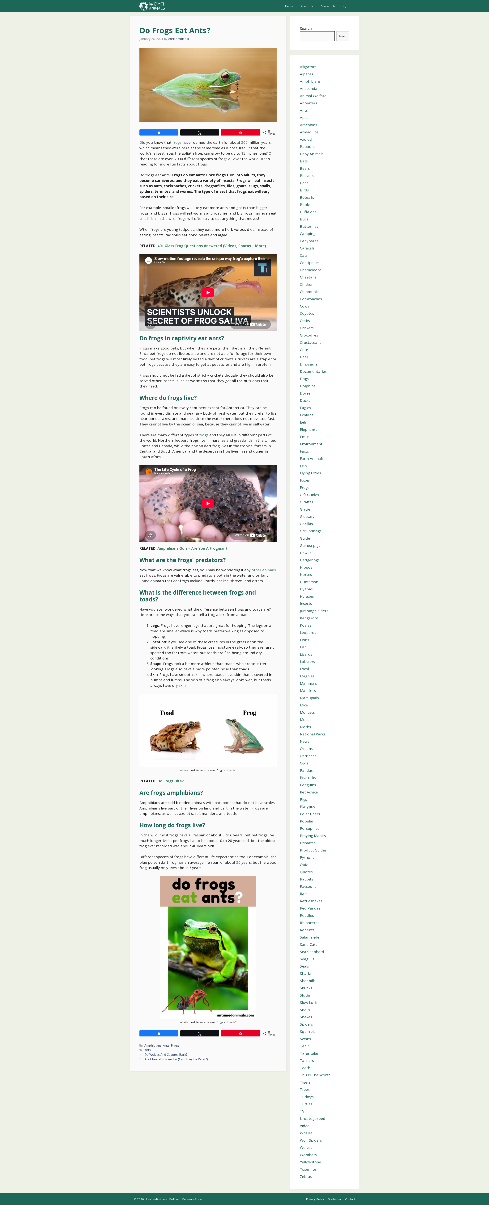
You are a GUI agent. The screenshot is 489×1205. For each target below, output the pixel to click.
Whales (306, 1133)
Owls (304, 763)
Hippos (306, 567)
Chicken (306, 284)
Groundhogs (310, 531)
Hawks (305, 552)
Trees (305, 1089)
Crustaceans (310, 342)
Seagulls (307, 958)
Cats (304, 255)
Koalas (305, 625)
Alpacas (306, 74)
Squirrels (307, 1031)
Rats (304, 893)
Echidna (307, 414)
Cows (304, 306)
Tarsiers (307, 1060)
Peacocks (308, 777)
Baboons (307, 146)
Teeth (305, 1067)
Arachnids (308, 124)
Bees (304, 182)
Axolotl (306, 139)
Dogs (304, 378)
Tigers (305, 1082)
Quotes (306, 871)
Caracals (307, 248)
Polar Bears (310, 813)
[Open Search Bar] (344, 6)
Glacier (306, 509)
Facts (304, 451)
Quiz (304, 864)
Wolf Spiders (311, 1140)
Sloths (305, 995)
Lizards (306, 654)
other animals (264, 569)
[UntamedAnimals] (152, 6)
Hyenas (306, 589)
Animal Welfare (313, 95)
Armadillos (309, 132)
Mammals (308, 683)
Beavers (307, 175)
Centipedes (310, 262)
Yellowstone (310, 1162)
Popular (307, 821)
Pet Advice (309, 792)
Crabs (305, 320)
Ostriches (308, 755)
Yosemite (308, 1169)
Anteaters (308, 103)
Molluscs (307, 712)
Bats (304, 161)
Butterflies (309, 226)
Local (304, 668)
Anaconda (308, 88)
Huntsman (309, 581)
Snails (305, 1009)
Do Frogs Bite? (170, 781)
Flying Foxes (310, 473)
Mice (304, 705)
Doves (305, 393)
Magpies (307, 676)
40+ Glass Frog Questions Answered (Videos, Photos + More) (211, 245)
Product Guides (313, 850)
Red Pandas (310, 908)
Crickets (307, 327)
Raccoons (308, 886)
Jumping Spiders (314, 610)
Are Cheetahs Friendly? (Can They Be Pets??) (176, 1059)
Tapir (304, 1046)
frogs (176, 142)
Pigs (303, 799)
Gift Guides (309, 494)
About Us (307, 6)
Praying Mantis (313, 835)
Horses (306, 574)
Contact (350, 1199)
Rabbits (306, 879)
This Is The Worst (315, 1075)
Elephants (308, 429)
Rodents (307, 929)
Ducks (305, 400)
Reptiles (307, 915)
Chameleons (310, 269)
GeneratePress (192, 1199)
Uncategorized (312, 1118)
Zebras (306, 1176)
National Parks (312, 734)
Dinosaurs (308, 364)
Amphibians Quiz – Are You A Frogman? (192, 548)
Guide (305, 538)
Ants (166, 1045)
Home (289, 6)
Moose (306, 719)
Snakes (306, 1017)
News (304, 741)
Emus (304, 436)
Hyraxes (307, 596)
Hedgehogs (310, 560)
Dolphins (307, 385)
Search (306, 28)
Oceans (306, 748)
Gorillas (306, 523)
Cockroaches (311, 298)
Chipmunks (309, 291)
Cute (304, 349)
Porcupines (309, 828)
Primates (308, 842)
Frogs (175, 1045)
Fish (303, 465)
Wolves (306, 1147)
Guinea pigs (310, 545)
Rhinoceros (309, 922)
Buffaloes (308, 211)
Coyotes (307, 313)
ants (147, 1050)
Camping (307, 233)
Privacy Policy (315, 1199)
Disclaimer (334, 1199)
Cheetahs (308, 277)
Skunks (306, 987)
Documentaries (313, 371)
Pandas (306, 770)
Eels (303, 422)
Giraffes (306, 502)
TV (302, 1111)
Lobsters (307, 661)
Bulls (304, 219)
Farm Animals (312, 458)
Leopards (308, 632)
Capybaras (309, 240)
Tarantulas (309, 1053)
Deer (304, 356)
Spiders (306, 1024)
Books (305, 204)
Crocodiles (309, 335)
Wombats (308, 1154)
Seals (304, 966)
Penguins (308, 784)
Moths (305, 726)
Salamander (310, 937)
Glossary (307, 516)
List (303, 647)
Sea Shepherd (312, 951)
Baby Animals (311, 153)
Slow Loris (308, 1002)
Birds (304, 190)
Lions (304, 639)
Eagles (305, 407)
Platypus (307, 806)
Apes (304, 117)
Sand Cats (308, 944)
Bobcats (307, 197)
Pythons (307, 857)
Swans (305, 1038)
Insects (306, 603)
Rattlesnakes (311, 900)
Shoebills (308, 980)
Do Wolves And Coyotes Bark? (165, 1054)
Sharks (306, 973)
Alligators (308, 66)
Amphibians (152, 1045)
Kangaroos (309, 618)
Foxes (305, 480)
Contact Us (328, 6)
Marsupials (309, 697)
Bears (305, 168)
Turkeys (307, 1096)
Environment (311, 443)
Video (305, 1125)
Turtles (306, 1104)
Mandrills (308, 690)
